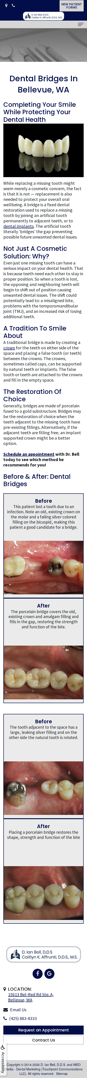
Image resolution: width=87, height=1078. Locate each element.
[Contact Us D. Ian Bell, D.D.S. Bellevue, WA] (6, 5)
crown (9, 347)
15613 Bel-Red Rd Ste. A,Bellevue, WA (31, 997)
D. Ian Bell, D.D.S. (53, 1064)
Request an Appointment (43, 1030)
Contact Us (43, 1040)
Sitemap (62, 1073)
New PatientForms (71, 6)
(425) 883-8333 (23, 1018)
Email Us (18, 1009)
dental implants (18, 226)
